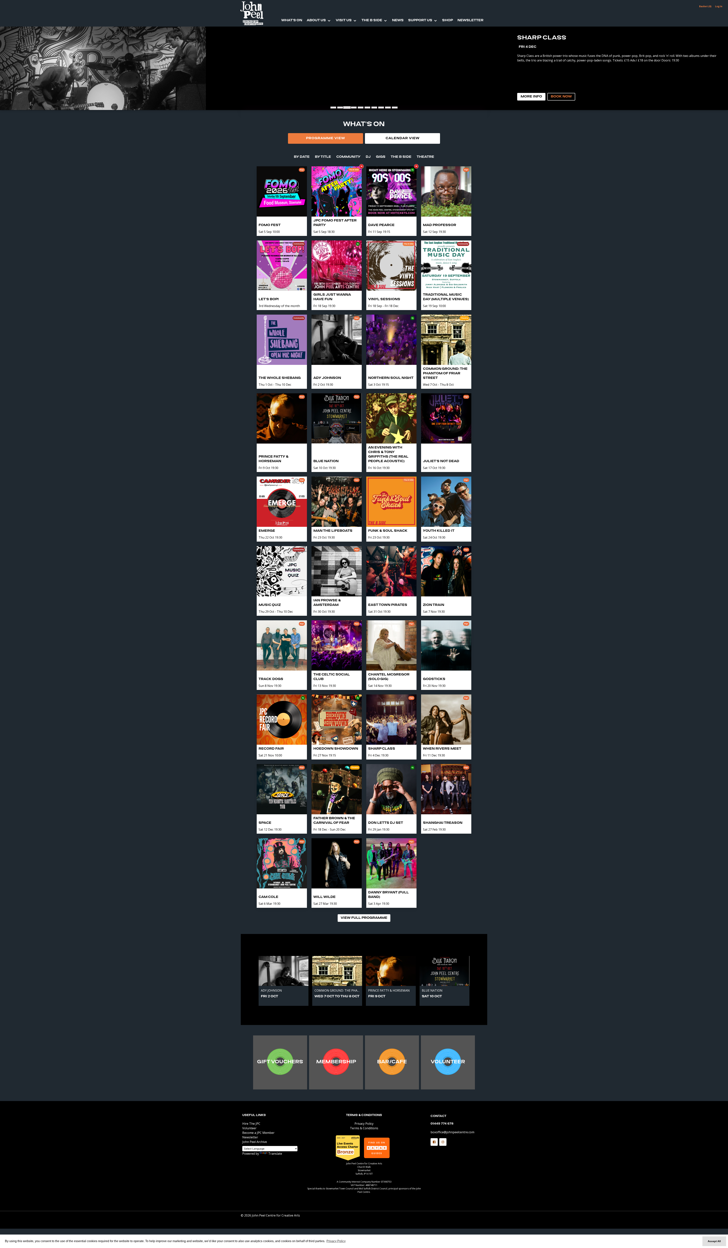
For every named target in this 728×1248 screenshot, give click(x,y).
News (398, 20)
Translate (275, 1153)
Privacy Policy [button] (336, 1241)
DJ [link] (368, 157)
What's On (291, 20)
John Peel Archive (254, 1142)
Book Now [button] (561, 96)
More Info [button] (531, 96)
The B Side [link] (401, 157)
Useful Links (254, 1115)
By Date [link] (302, 157)
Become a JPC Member (258, 1133)
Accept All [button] (714, 1241)
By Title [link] (323, 157)
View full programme (364, 918)
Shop (447, 20)
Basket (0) (705, 6)
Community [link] (348, 157)
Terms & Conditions (364, 1115)
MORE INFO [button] (280, 1063)
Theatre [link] (425, 157)
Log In (718, 6)
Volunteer (249, 1128)
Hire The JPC (251, 1124)
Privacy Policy (364, 1124)
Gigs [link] (380, 157)
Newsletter (470, 20)
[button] (434, 1142)
